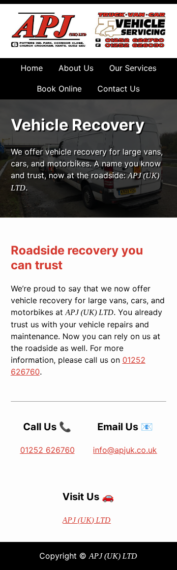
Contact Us (118, 89)
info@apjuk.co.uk (125, 450)
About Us (76, 68)
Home (32, 68)
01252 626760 (47, 450)
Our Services (132, 68)
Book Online (59, 89)
